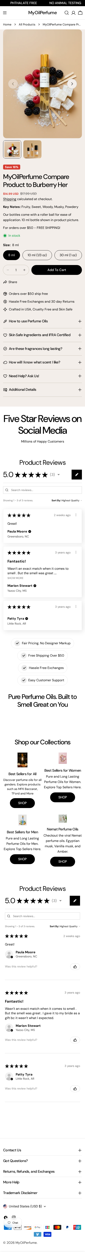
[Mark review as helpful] (75, 966)
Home (7, 24)
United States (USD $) (25, 1206)
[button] (58, 474)
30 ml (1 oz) (68, 255)
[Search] (67, 13)
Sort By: (56, 500)
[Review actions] (76, 515)
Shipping (9, 199)
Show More (15, 577)
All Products (27, 24)
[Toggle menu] (5, 13)
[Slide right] (72, 84)
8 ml (11, 255)
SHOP (22, 803)
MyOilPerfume (42, 13)
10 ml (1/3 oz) (37, 255)
